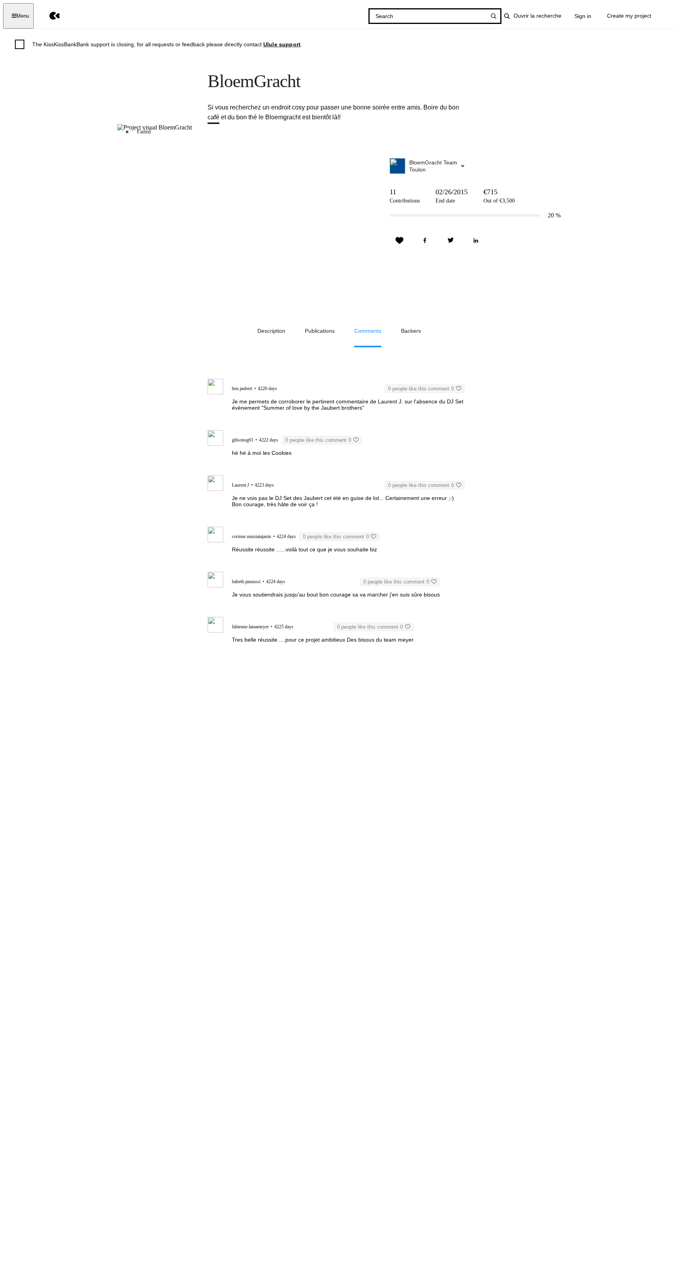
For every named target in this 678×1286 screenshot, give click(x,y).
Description (271, 331)
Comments (367, 331)
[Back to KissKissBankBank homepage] (49, 16)
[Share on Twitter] (450, 240)
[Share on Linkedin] (476, 240)
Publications (320, 331)
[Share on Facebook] (425, 240)
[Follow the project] (399, 240)
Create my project (629, 16)
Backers (411, 331)
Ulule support (282, 44)
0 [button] (421, 389)
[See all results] (493, 16)
